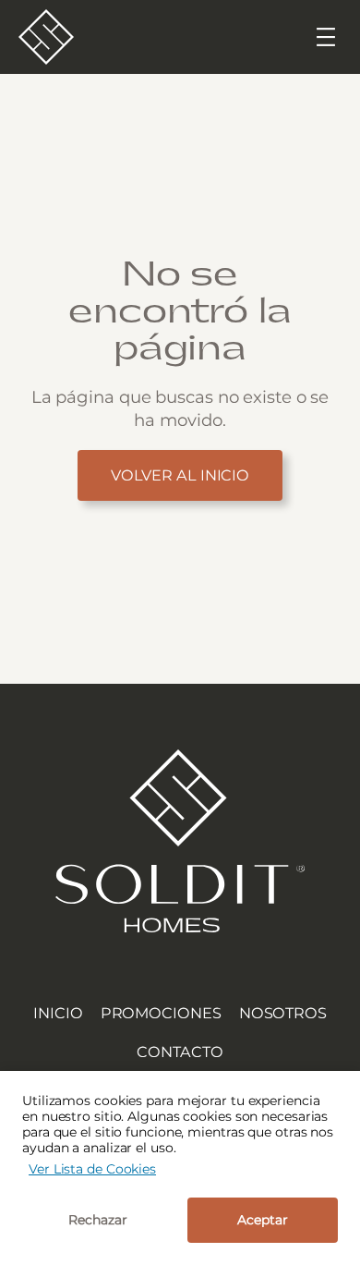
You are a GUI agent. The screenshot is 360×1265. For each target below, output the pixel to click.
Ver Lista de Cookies (92, 1169)
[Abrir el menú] (326, 37)
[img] (180, 840)
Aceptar (262, 1219)
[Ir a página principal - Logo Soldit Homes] (46, 37)
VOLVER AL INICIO (180, 475)
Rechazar (97, 1219)
